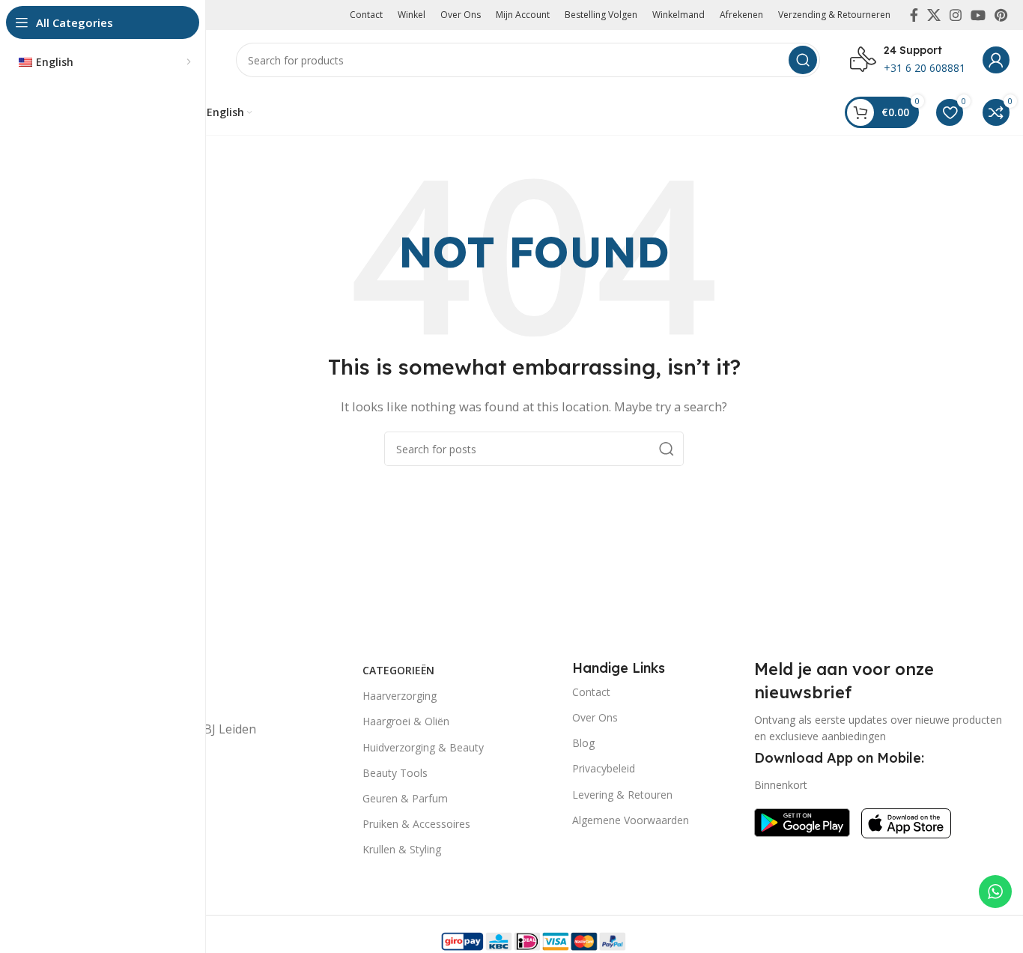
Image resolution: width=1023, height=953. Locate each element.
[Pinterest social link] (1001, 15)
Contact (591, 692)
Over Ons (595, 717)
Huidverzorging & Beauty (423, 747)
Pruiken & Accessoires (416, 824)
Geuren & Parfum (405, 798)
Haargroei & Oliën (405, 721)
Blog (583, 743)
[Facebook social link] (914, 15)
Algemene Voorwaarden (630, 820)
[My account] (996, 60)
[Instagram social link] (955, 15)
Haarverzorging (399, 696)
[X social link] (934, 15)
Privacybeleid (603, 768)
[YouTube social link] (978, 15)
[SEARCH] (803, 60)
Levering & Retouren (622, 794)
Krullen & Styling (401, 849)
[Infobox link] (907, 59)
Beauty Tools (395, 773)
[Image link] (802, 821)
